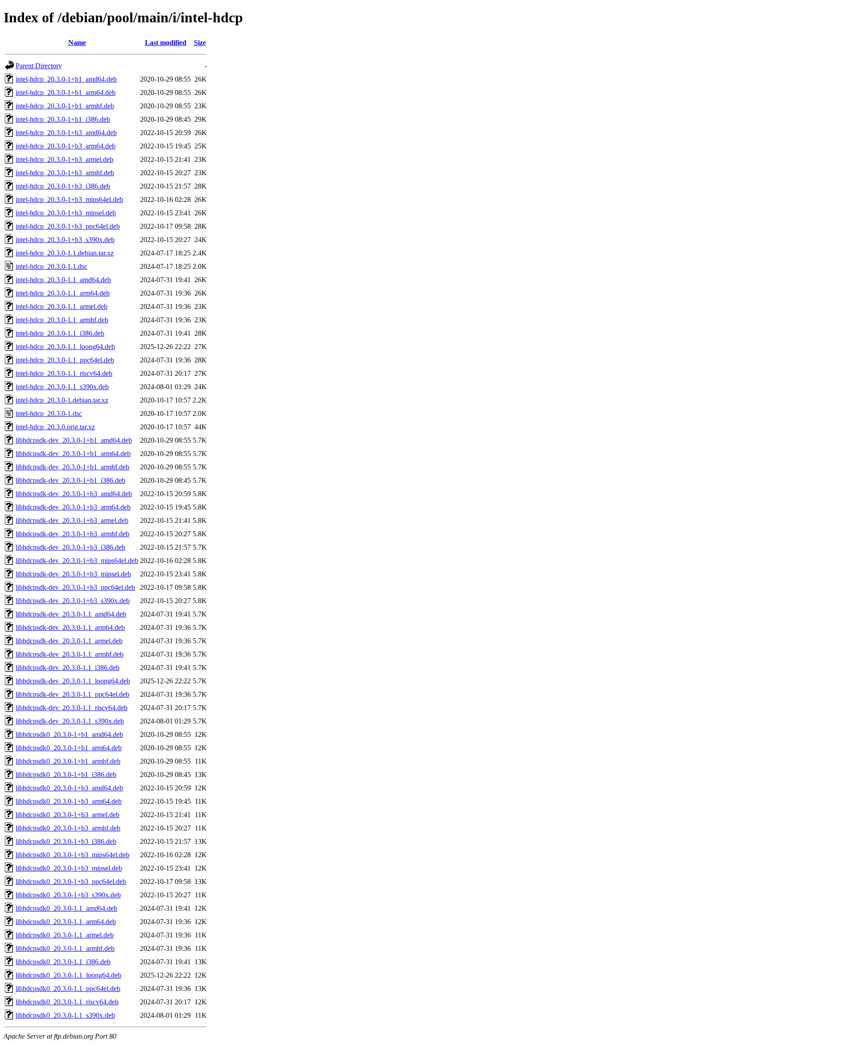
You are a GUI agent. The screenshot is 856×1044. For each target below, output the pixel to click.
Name (77, 42)
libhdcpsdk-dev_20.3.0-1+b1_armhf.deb (72, 467)
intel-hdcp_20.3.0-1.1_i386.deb (60, 333)
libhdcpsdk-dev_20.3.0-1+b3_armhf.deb (72, 534)
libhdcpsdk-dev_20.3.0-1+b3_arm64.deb (73, 507)
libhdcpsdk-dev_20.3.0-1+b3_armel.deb (72, 520)
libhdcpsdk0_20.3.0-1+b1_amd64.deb (69, 734)
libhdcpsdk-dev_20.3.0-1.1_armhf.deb (69, 654)
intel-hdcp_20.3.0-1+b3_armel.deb (64, 159)
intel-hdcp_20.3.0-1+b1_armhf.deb (65, 106)
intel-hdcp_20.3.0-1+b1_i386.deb (63, 119)
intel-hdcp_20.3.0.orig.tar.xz (55, 427)
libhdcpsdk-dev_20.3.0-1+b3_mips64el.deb (77, 560)
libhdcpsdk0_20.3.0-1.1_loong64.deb (68, 975)
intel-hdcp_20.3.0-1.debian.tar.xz (62, 400)
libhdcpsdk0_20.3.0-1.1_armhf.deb (65, 948)
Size (200, 42)
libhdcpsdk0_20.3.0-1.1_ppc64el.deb (68, 988)
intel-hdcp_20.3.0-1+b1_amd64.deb (66, 79)
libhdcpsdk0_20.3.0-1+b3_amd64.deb (69, 788)
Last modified (165, 42)
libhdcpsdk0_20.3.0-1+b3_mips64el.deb (72, 855)
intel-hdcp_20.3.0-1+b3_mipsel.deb (66, 213)
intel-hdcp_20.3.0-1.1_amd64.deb (63, 280)
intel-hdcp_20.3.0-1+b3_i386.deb (63, 186)
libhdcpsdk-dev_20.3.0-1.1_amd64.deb (71, 614)
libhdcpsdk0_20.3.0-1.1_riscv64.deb (67, 1002)
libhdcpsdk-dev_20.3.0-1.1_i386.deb (67, 667)
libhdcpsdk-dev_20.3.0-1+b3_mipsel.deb (73, 574)
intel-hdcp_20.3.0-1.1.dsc (51, 266)
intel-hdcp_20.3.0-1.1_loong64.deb (65, 346)
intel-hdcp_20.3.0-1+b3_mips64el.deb (69, 199)
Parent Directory (39, 66)
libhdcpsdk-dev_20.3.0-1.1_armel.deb (69, 641)
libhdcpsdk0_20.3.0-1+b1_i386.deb (66, 774)
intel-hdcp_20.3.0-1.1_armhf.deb (62, 320)
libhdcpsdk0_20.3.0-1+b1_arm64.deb (69, 748)
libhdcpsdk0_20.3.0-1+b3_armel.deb (67, 814)
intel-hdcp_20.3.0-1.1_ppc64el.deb (65, 360)
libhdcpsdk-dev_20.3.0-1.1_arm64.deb (70, 627)
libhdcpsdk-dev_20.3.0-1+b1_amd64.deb (74, 440)
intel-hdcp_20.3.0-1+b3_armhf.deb (65, 173)
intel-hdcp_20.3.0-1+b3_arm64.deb (65, 146)
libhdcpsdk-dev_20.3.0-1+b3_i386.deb (70, 547)
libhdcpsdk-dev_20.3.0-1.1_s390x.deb (70, 721)
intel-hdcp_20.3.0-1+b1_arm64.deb (65, 92)
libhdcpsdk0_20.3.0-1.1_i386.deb (63, 962)
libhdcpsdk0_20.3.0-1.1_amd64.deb (66, 908)
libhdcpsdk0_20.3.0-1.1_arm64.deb (66, 921)
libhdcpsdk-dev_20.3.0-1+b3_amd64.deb (74, 493)
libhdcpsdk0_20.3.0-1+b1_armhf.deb (68, 761)
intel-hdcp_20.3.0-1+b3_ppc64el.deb (68, 226)
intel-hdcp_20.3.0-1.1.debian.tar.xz (65, 253)
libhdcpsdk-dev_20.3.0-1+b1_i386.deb (70, 480)
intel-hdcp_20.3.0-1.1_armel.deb (61, 306)
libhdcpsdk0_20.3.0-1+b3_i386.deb (66, 841)
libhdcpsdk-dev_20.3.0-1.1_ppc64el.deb (72, 694)
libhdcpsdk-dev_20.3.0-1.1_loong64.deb (73, 681)
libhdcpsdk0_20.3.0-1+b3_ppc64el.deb (71, 881)
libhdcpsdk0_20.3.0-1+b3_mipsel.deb (69, 868)
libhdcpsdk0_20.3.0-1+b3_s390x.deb (68, 895)
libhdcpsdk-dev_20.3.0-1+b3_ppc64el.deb (75, 587)
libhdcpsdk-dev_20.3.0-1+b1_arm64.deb (73, 453)
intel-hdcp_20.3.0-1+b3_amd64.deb (66, 132)
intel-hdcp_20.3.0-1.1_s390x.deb (62, 386)
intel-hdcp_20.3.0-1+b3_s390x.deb (65, 239)
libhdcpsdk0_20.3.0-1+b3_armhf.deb (68, 828)
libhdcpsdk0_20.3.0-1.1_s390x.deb (65, 1015)
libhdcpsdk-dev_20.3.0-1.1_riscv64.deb (72, 707)
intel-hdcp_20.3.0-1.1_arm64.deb (63, 293)
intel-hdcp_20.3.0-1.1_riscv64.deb (64, 373)
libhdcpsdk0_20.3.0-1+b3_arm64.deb (69, 801)
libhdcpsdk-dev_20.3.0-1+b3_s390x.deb (73, 600)
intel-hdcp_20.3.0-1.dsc (49, 413)
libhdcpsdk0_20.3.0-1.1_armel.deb (65, 935)
